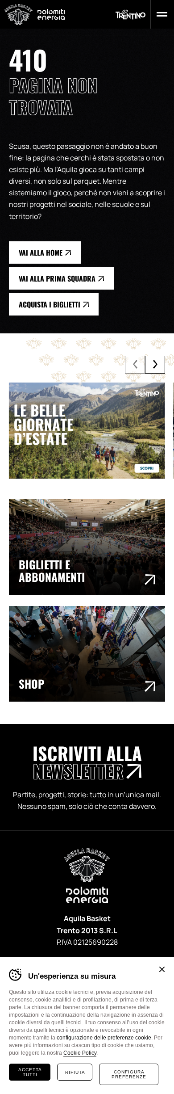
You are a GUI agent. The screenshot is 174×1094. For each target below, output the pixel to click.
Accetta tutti (30, 1072)
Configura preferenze (129, 1074)
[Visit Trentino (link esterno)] (87, 431)
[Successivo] (155, 365)
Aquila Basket (18, 14)
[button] (160, 14)
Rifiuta (75, 1072)
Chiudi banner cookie (162, 969)
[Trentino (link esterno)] (130, 14)
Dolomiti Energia (51, 14)
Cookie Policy (79, 1053)
